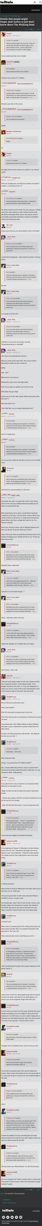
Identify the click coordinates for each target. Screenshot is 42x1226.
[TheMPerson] (3, 697)
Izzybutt (12, 192)
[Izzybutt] (4, 191)
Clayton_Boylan (10, 298)
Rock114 (9, 974)
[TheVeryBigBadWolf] (8, 83)
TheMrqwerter (12, 1084)
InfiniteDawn (9, 1034)
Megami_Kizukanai (11, 116)
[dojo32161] (3, 62)
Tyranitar (10, 468)
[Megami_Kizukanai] (3, 132)
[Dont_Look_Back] (3, 266)
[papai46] (3, 676)
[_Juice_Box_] (3, 237)
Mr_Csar (10, 225)
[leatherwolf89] (3, 842)
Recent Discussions (9, 1203)
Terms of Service (33, 1221)
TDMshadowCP (10, 90)
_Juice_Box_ (11, 237)
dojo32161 (10, 62)
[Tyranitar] (3, 469)
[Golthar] (4, 413)
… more (30, 97)
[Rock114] (3, 975)
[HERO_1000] (5, 495)
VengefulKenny (13, 545)
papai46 (9, 676)
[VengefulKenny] (3, 546)
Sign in (2, 1193)
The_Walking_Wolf (11, 198)
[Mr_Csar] (3, 226)
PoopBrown (16, 178)
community (36, 1211)
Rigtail (9, 33)
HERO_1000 (15, 495)
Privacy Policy (5, 1223)
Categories (35, 10)
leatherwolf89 (12, 841)
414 (38, 29)
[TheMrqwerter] (3, 1084)
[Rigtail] (3, 34)
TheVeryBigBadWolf (25, 84)
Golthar (11, 414)
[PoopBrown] (6, 177)
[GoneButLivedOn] (3, 1027)
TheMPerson (10, 40)
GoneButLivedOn (13, 1026)
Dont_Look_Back (13, 265)
